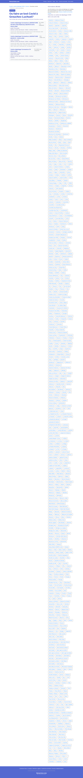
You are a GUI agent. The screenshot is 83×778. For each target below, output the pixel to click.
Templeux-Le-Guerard (53, 688)
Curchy (67, 218)
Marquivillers (51, 487)
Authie (56, 52)
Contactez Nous (23, 768)
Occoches (65, 563)
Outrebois (58, 571)
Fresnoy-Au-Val (52, 332)
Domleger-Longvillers (67, 231)
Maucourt (51, 490)
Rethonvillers (51, 614)
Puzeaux (69, 595)
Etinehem (57, 272)
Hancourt (51, 375)
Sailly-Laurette (62, 633)
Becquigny (66, 79)
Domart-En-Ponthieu (53, 229)
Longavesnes (67, 462)
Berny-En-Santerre (64, 93)
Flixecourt (62, 289)
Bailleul (66, 58)
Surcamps (58, 682)
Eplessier (70, 253)
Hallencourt (56, 370)
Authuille (68, 52)
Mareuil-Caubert (68, 481)
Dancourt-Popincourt (63, 221)
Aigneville (64, 25)
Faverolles (51, 278)
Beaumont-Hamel (59, 77)
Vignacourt (67, 723)
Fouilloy (50, 313)
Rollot (65, 620)
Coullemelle (58, 202)
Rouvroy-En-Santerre (53, 625)
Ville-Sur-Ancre (61, 726)
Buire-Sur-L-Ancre (52, 155)
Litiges (54, 1)
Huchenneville (62, 403)
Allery (55, 36)
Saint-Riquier (64, 661)
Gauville (50, 346)
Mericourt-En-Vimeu (53, 498)
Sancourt (51, 671)
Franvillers (62, 321)
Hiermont (58, 400)
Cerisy (70, 177)
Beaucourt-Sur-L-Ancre (66, 71)
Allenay (50, 36)
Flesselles (51, 289)
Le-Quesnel (51, 449)
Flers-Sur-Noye (67, 286)
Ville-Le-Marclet (52, 726)
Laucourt (51, 435)
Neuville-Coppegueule (63, 555)
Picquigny (67, 576)
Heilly (64, 386)
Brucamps (63, 147)
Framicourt (70, 316)
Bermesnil (68, 88)
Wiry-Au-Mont (63, 753)
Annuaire (45, 1)
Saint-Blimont (52, 644)
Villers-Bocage (68, 729)
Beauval (50, 79)
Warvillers (61, 750)
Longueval (51, 468)
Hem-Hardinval (52, 389)
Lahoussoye (65, 424)
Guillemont (51, 365)
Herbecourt (51, 392)
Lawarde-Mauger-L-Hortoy (54, 438)
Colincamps (56, 193)
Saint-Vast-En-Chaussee (67, 666)
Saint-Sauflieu (52, 663)
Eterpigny (51, 272)
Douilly (58, 240)
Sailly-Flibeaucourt (53, 633)
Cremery (67, 212)
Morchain (51, 533)
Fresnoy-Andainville (60, 329)
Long (61, 462)
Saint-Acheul (62, 639)
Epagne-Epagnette (59, 251)
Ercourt (61, 259)
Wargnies (60, 748)
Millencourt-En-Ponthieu (67, 514)
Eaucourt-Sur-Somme (63, 245)
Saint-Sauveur (60, 663)
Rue (57, 631)
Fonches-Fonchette (64, 291)
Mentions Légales (37, 768)
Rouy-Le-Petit (52, 628)
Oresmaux (67, 568)
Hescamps (64, 394)
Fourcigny (65, 313)
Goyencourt (67, 348)
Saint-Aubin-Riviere (65, 642)
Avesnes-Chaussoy (65, 55)
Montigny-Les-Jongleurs (61, 528)
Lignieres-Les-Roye (53, 460)
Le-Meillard (57, 443)
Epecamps (51, 253)
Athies (50, 47)
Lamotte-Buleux (52, 430)
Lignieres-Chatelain (53, 457)
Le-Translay (64, 449)
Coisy (50, 193)
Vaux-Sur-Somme (64, 718)
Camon (50, 166)
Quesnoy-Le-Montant (53, 601)
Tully (62, 704)
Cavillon (69, 174)
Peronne (56, 576)
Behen (50, 82)
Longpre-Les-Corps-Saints (54, 465)
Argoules (70, 39)
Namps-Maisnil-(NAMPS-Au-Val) (56, 547)
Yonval (59, 758)
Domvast (69, 237)
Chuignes (57, 185)
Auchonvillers (52, 50)
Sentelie (58, 677)
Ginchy (69, 346)
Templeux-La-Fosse (58, 685)
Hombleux (64, 400)
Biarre (50, 109)
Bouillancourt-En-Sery (53, 123)
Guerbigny (56, 359)
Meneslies (65, 492)
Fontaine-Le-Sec (52, 294)
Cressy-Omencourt (53, 215)
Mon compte (70, 1)
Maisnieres (68, 473)
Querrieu (59, 598)
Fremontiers (59, 324)
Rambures (51, 609)
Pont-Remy (68, 587)
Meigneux (58, 492)
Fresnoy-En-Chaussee (62, 332)
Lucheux (57, 470)
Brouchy (56, 147)
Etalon (60, 270)
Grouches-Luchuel (65, 356)
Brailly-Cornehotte (53, 139)
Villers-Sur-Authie (52, 739)
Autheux (50, 52)
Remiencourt (65, 612)
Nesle (55, 549)
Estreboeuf (57, 264)
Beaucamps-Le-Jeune (66, 66)
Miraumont (51, 517)
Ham (65, 373)
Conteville (64, 196)
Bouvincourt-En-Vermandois (55, 134)
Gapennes (70, 343)
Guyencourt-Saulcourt (53, 367)
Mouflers (51, 538)
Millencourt (57, 514)
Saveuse (61, 674)
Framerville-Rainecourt (60, 316)
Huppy (58, 405)
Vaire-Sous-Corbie (60, 707)
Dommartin (51, 234)
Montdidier (51, 528)
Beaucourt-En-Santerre (54, 71)
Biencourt (56, 109)
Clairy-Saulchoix (59, 188)
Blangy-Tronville (62, 112)
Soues (59, 680)
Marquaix (68, 484)
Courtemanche (64, 210)
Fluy (67, 289)
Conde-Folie (69, 193)
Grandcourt (59, 351)
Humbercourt (52, 405)
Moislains (69, 517)
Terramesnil (63, 688)
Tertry (69, 688)
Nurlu (60, 563)
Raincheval (51, 606)
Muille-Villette (52, 544)
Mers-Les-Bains (64, 500)
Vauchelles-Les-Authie (60, 709)
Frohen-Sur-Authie (67, 340)
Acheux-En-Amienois (53, 22)
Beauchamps (63, 69)
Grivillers (57, 356)
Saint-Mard (51, 655)
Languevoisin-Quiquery (65, 432)
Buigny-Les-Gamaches (62, 150)
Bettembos (51, 104)
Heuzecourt (51, 400)
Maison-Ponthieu (52, 476)
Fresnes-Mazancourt (53, 327)
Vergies (70, 720)
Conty (61, 199)
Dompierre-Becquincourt (61, 234)
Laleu (50, 427)
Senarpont (67, 674)
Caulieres (63, 174)
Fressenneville (62, 335)
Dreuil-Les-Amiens (53, 242)
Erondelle (51, 261)
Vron (54, 748)
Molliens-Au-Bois (52, 519)
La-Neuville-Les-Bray (67, 416)
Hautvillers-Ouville (60, 384)
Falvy (61, 275)
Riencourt (62, 617)
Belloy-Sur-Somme (53, 88)
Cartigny (57, 174)
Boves (56, 136)
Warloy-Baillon (67, 748)
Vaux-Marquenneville (53, 718)
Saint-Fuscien (52, 647)
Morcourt (57, 533)
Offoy (63, 566)
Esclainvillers (58, 261)
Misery (62, 517)
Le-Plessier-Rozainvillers (54, 446)
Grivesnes (51, 356)
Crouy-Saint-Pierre (59, 218)
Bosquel (50, 117)
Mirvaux (57, 517)
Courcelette (51, 204)
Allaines (65, 33)
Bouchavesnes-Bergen (59, 117)
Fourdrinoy (51, 316)
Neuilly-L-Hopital (59, 552)
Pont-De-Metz (52, 587)
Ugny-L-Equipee (68, 704)
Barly (66, 60)
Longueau (65, 465)
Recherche (12, 10)
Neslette (69, 549)
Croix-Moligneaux (68, 215)
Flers (60, 286)
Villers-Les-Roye (52, 737)
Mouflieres (57, 538)
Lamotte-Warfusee (62, 430)
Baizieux (50, 60)
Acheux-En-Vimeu (64, 22)
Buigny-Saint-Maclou (53, 153)
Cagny (55, 164)
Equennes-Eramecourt (67, 256)
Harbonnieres (63, 378)
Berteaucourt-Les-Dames (61, 96)
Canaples (67, 166)
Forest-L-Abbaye (63, 302)
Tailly (69, 682)
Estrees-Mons (62, 267)
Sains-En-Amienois (53, 639)
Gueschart (62, 359)
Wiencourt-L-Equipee (53, 753)
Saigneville (68, 631)
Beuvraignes (64, 107)
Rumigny (62, 631)
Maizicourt (60, 476)
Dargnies (56, 223)
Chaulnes (66, 180)
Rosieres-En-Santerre (53, 623)
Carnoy (68, 172)
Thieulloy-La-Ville (63, 693)
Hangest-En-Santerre (65, 375)
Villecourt (69, 726)
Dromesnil (68, 242)
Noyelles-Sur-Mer (52, 563)
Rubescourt (51, 631)
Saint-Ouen (51, 658)
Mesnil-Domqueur (61, 503)
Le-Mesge (64, 443)
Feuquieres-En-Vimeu (66, 280)
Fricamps (65, 337)
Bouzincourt (65, 134)
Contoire (51, 199)
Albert (60, 33)
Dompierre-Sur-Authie (53, 237)
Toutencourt (51, 704)
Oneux (61, 568)
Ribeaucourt (65, 614)
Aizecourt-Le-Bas (68, 31)
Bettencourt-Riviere (60, 104)
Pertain (61, 576)
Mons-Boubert (62, 522)
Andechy (58, 39)
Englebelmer (66, 248)
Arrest (69, 41)
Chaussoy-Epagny (53, 183)
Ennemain (51, 251)
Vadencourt (51, 707)
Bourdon (59, 126)
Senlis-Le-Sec (52, 677)
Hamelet (70, 373)
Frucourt (57, 343)
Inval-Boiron (58, 408)
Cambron (70, 164)
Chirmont (51, 185)
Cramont (51, 212)
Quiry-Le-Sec (60, 604)
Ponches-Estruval (68, 585)
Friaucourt (58, 337)
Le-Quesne (64, 446)
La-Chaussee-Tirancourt (66, 413)
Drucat (50, 245)
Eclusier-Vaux (52, 248)
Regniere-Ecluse (65, 609)
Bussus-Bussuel (65, 158)
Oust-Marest (51, 571)
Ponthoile (51, 590)
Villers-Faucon (62, 734)
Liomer (50, 462)
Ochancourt (51, 566)
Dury (55, 245)
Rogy (50, 620)
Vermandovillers (52, 723)
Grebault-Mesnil (60, 354)
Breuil (69, 142)
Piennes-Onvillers (52, 579)
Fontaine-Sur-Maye (66, 297)
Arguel (50, 41)
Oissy (50, 568)
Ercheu (55, 259)
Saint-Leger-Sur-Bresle (66, 652)
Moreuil (63, 533)
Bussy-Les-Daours (53, 161)
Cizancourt (51, 188)
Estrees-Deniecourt (66, 264)
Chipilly (70, 183)
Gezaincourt (63, 346)
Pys (49, 598)
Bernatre (50, 90)
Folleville (55, 291)
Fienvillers (61, 283)
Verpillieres (60, 723)
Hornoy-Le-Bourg (52, 403)
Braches (61, 136)
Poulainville (51, 593)
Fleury (56, 289)
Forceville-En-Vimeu (53, 302)
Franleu (57, 318)
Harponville (69, 381)
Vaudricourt (51, 715)
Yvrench (65, 758)
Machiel (63, 470)
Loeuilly (55, 462)
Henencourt (68, 389)
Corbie (66, 199)
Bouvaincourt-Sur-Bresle (54, 131)
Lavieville (57, 435)
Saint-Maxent (67, 655)
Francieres (51, 318)
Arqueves (63, 41)
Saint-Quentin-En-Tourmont (62, 658)
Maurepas (57, 490)
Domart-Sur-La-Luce (64, 229)
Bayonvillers (66, 63)
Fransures (56, 321)
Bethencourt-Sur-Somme (65, 101)
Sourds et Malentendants (57, 768)
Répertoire (50, 1)
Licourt (50, 454)
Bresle (64, 142)
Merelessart (59, 495)
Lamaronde (55, 427)
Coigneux (67, 191)
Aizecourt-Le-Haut (53, 33)
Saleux (64, 669)
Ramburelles (65, 606)
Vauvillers (58, 715)
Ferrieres (67, 278)
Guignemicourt (60, 362)
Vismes (50, 742)
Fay (62, 278)
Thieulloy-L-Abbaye (53, 693)
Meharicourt (51, 492)
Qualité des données (46, 768)
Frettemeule (51, 337)
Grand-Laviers (52, 351)
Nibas (68, 557)
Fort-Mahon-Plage (62, 305)
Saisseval (59, 669)
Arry (50, 44)
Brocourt (51, 147)
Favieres (57, 278)
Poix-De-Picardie (58, 585)
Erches (50, 259)
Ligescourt (69, 454)
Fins (50, 286)
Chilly (65, 183)
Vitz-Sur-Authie (57, 742)
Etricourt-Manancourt (53, 275)
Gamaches (63, 343)
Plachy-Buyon (67, 582)
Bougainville (63, 120)
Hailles (50, 370)
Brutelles (69, 147)
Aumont (68, 50)
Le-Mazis (51, 443)
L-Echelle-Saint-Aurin (53, 411)
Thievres (50, 696)
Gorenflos (55, 348)
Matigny (66, 487)
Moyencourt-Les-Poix (53, 541)
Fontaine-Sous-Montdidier (54, 297)
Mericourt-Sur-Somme (53, 500)
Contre (56, 199)
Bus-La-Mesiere (62, 155)
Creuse (60, 215)
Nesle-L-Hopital (62, 549)
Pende (67, 574)
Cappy (55, 172)
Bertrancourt (65, 98)
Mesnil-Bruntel (52, 503)
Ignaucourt (51, 408)
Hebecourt (51, 386)
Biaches (70, 107)
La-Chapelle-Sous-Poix (54, 413)
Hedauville (58, 386)
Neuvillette (62, 557)
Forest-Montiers (52, 305)
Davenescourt (63, 223)
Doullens (64, 240)
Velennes (58, 720)
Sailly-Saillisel (60, 636)
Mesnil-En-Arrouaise (53, 506)
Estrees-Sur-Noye (52, 270)
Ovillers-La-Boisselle (67, 571)
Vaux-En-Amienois (66, 715)
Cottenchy (51, 202)
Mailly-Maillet (52, 473)
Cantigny (70, 169)
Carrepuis (51, 174)
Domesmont (51, 231)
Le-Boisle (65, 438)
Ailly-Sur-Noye (64, 28)
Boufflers (57, 120)
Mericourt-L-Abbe (63, 498)
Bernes (50, 93)
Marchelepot (51, 481)
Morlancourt (51, 536)
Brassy (60, 139)
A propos (30, 768)
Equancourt (57, 256)
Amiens (66, 36)
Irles (64, 408)
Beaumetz (51, 77)
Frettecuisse (69, 335)
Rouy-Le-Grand (63, 625)
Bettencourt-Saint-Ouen (54, 107)
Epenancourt (63, 253)
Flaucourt (55, 286)
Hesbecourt (56, 394)
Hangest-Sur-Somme (53, 378)
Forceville (62, 299)
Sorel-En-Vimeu (52, 680)
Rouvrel (61, 623)
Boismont (58, 115)
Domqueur (63, 237)
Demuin (70, 223)
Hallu (60, 373)
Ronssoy (70, 620)
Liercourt (63, 454)
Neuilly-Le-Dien (69, 552)
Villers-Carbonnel (52, 734)
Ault (58, 50)
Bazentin (51, 66)
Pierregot (60, 579)
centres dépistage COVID (19, 6)
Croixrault (51, 218)
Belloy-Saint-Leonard (63, 85)
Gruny (50, 359)
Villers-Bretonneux (53, 731)
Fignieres (67, 283)
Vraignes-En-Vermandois (54, 745)
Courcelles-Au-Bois (60, 204)
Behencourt (56, 82)
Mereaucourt (51, 495)
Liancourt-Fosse (65, 451)
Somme (27, 6)
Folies (50, 291)
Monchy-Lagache (52, 522)
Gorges (61, 348)
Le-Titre (57, 449)
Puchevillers (56, 595)
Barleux (61, 60)
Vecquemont (51, 720)
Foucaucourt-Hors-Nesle (54, 310)
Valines (67, 707)
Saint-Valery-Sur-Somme (54, 666)
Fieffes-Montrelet (52, 283)
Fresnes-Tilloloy (63, 327)
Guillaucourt (68, 362)
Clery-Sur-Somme (52, 191)
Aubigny (62, 47)
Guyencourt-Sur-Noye (65, 367)
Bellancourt (63, 82)
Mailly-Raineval (60, 473)
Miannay (50, 514)
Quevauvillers (52, 604)
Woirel (63, 756)
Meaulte (63, 490)
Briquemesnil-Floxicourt (64, 145)
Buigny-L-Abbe (52, 150)
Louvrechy (51, 470)
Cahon (60, 164)
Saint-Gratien (51, 650)
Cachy (50, 164)
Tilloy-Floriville (52, 699)
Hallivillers (63, 370)
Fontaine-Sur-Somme (53, 299)
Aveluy (56, 55)
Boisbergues (51, 115)
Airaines (60, 31)
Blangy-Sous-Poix (52, 112)
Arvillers (54, 44)
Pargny (50, 574)
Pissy (61, 582)
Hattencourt (51, 384)
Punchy (63, 595)
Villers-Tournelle (62, 739)
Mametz (50, 479)
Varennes (51, 709)
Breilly (59, 142)
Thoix (56, 696)
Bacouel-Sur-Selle (59, 58)
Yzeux (65, 761)
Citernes (70, 185)
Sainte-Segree (52, 669)
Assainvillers (61, 44)
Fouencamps (64, 310)
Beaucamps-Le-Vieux (53, 69)
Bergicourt (61, 88)
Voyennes (65, 742)
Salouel (70, 669)
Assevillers (68, 44)
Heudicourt (63, 397)
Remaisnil (51, 612)
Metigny (50, 511)
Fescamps (51, 280)
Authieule (62, 52)
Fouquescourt (57, 313)
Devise (58, 226)
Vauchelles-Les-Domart (54, 712)
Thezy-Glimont (58, 690)
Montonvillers (64, 530)
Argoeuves (64, 39)
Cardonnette (62, 172)
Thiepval (65, 690)
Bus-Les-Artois (52, 158)
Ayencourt (51, 58)
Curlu (50, 221)
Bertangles (51, 96)
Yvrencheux (51, 761)
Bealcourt (57, 66)
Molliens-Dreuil (61, 519)
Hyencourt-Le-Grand (66, 405)
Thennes (50, 690)
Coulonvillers (65, 202)
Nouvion (50, 560)
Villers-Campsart (62, 731)
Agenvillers (57, 25)
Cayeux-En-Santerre (53, 177)
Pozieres (58, 593)
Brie (56, 145)
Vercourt (64, 720)
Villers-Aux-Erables (58, 729)
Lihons (60, 460)
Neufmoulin (51, 552)
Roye (58, 628)
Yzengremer (58, 761)
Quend (54, 598)
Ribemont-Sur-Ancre (53, 617)
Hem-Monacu (60, 389)
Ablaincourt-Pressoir (59, 20)
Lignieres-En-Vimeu (63, 457)
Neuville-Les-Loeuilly (53, 557)
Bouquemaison (52, 126)
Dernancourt (51, 226)
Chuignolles (63, 185)
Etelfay (65, 270)
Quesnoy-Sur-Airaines (65, 601)
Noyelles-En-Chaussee (59, 560)
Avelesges (51, 55)
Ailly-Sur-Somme (52, 31)
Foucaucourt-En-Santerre (62, 308)
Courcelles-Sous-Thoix (54, 210)
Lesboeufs (57, 451)
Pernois (50, 576)
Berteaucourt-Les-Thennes (54, 98)
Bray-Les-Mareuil (67, 139)
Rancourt (57, 609)
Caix (65, 164)
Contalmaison (52, 196)
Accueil (10, 6)
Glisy (50, 348)
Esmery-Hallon (66, 261)
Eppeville (51, 256)
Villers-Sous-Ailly (61, 737)
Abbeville (51, 20)
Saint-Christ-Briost (61, 644)
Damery (55, 221)
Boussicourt (51, 128)
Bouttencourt (59, 128)
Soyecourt (51, 682)
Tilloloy (65, 696)
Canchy (50, 169)
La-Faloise (58, 416)
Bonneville (70, 115)
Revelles (58, 614)
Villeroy (50, 729)
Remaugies (57, 612)
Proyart (50, 595)
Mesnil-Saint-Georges (53, 509)
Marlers (62, 484)
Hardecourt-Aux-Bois (53, 381)
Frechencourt (52, 324)
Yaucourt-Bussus (52, 758)
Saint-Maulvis (59, 655)
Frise (50, 340)
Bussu (59, 158)
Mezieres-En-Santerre (66, 511)
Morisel (68, 533)
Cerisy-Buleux (52, 180)
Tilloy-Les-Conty (61, 699)
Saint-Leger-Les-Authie (62, 650)
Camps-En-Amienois (58, 166)
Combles (63, 193)
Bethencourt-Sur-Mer (53, 101)
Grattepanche (52, 354)
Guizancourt (58, 365)
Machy (68, 470)
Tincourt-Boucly (52, 701)
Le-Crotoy (59, 441)
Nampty (66, 547)
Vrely (50, 748)
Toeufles (60, 701)
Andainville (51, 39)
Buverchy (70, 161)
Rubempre (64, 628)
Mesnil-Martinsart (63, 506)
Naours (50, 549)
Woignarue (51, 756)
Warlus (50, 750)
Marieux (57, 484)
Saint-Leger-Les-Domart (54, 652)
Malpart (67, 476)
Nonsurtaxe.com (14, 1)
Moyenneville (63, 541)
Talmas (50, 685)
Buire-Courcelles (63, 153)
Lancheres (70, 430)
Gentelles (56, 346)
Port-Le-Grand (58, 590)
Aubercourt (56, 47)
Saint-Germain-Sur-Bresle (62, 647)
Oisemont (69, 566)
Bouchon (51, 120)
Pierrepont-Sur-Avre (53, 582)
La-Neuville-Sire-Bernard (54, 419)
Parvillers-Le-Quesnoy (59, 574)
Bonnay (64, 115)
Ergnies (66, 259)
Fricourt (71, 337)
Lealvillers (51, 451)
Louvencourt (66, 468)
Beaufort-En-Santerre (65, 74)
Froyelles (51, 343)
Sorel (68, 677)
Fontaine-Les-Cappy (62, 294)
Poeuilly (50, 585)
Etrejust (63, 272)
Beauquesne (67, 77)
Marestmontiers (60, 481)
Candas (56, 169)
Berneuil (55, 93)
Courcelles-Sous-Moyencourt (55, 207)
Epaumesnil (68, 251)
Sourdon (64, 680)
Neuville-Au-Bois (52, 555)
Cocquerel (61, 191)
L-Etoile (61, 411)
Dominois (58, 231)
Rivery (67, 617)
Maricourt (51, 484)
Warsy (55, 750)
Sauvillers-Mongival (53, 674)
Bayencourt (59, 63)
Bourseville (65, 126)
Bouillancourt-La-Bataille (66, 123)
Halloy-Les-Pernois (53, 373)
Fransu (50, 321)
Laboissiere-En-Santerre (54, 422)
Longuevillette (59, 468)
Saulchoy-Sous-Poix (59, 671)
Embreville (59, 248)
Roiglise (55, 620)
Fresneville (51, 329)
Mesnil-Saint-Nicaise (64, 509)
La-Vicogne (64, 419)
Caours (50, 172)
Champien (59, 180)
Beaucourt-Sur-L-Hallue (54, 74)
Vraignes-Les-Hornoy (66, 745)
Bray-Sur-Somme (52, 142)
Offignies (58, 566)
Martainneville (60, 487)
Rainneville (58, 606)
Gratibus (66, 351)
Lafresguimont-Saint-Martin (55, 424)
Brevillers (51, 145)
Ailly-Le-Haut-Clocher (53, 28)
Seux (64, 677)
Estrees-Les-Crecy (53, 267)
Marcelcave (57, 479)
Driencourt (61, 242)
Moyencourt (64, 538)
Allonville (61, 36)
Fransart (70, 318)
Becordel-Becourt (58, 79)
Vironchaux (70, 739)
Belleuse (70, 82)
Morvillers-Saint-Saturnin (61, 536)
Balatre (56, 60)
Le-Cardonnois (52, 441)
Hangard (57, 375)
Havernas (68, 384)
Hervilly (50, 394)
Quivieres (67, 604)
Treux (57, 704)
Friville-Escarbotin (57, 340)
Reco (57, 1)
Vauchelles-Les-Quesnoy (66, 712)
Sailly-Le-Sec (51, 636)
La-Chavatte (51, 416)
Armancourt (56, 41)
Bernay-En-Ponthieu (65, 90)
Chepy (60, 183)
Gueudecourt (51, 362)
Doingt (63, 226)
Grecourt (68, 354)
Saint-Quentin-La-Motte (54, 661)
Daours (50, 223)
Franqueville (63, 318)
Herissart (58, 392)
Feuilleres (57, 280)
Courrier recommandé (63, 1)
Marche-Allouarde (65, 479)
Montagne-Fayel (52, 525)
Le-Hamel (66, 441)
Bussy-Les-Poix (62, 161)
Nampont (59, 544)
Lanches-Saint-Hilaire (53, 432)
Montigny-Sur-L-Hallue (53, 530)
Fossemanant (51, 308)
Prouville (64, 593)
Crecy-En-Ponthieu (59, 212)
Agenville (51, 25)
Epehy (57, 253)
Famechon (67, 275)
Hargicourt (62, 381)
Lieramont (56, 454)
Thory (60, 696)
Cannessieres (63, 169)
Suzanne (64, 682)
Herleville (64, 392)
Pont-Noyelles (60, 587)
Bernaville (57, 90)
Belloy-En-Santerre (53, 85)
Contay (58, 196)
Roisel (60, 620)
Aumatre (62, 50)
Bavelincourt (51, 63)
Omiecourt (55, 568)
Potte (65, 590)
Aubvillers (69, 47)
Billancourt (62, 109)
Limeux (66, 460)
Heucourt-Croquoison (53, 397)
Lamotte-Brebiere (64, 427)
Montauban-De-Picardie (63, 525)
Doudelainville (52, 240)
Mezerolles (57, 511)
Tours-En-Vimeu (67, 701)
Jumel (68, 408)
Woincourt (58, 756)
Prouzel (69, 593)
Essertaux (51, 264)
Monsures (69, 522)
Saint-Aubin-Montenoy (53, 642)
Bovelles (50, 136)
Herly (70, 392)
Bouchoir (68, 117)
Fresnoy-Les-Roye (53, 335)
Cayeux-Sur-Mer (63, 177)
